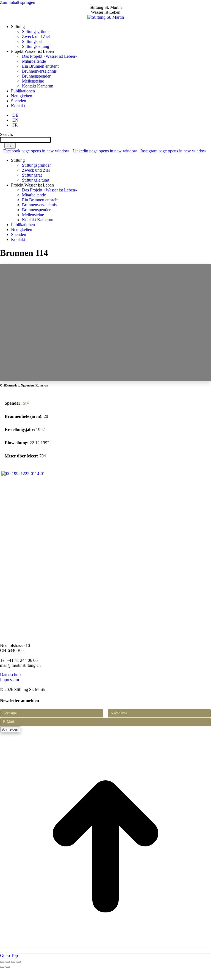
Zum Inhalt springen (17, 2)
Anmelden (10, 729)
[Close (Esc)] (2, 962)
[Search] (53, 139)
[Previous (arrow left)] (2, 967)
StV (26, 403)
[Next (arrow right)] (7, 967)
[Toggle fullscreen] (13, 962)
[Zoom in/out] (18, 962)
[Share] (7, 962)
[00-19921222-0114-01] (23, 473)
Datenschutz (10, 674)
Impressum (9, 679)
